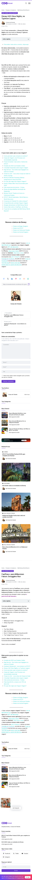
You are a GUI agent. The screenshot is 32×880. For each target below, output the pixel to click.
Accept (28, 877)
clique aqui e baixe (13, 251)
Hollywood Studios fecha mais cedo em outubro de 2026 (13, 516)
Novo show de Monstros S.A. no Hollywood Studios (17, 421)
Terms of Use (20, 878)
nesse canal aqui (15, 262)
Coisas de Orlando (10, 22)
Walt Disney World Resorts (23, 10)
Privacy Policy (11, 878)
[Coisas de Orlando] (7, 3)
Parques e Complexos (11, 10)
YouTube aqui (5, 262)
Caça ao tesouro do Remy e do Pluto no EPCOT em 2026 (19, 429)
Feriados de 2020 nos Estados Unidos (14, 166)
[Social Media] (6, 853)
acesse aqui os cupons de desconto (12, 264)
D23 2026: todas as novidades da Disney (14, 485)
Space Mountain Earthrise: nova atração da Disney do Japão (17, 414)
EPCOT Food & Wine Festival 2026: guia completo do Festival (13, 454)
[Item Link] (5, 415)
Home (3, 10)
